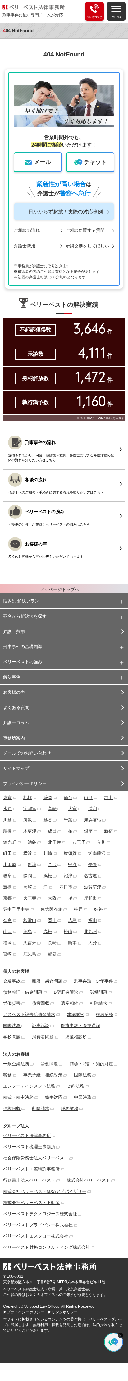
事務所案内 (14, 737)
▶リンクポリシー (63, 1312)
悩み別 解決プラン (21, 600)
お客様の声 (14, 692)
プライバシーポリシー (25, 783)
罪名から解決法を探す (25, 616)
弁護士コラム (16, 722)
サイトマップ (16, 768)
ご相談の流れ (27, 230)
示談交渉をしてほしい (87, 245)
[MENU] (116, 8)
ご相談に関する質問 (85, 230)
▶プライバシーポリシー (23, 1312)
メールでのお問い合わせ (27, 753)
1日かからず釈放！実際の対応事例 (64, 211)
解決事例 (12, 677)
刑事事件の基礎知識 (22, 646)
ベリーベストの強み (22, 661)
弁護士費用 (24, 245)
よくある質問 (16, 707)
